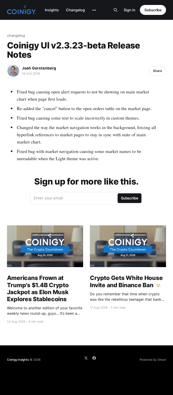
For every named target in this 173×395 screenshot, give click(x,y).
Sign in (129, 10)
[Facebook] (94, 358)
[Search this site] (115, 10)
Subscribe (153, 10)
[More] (94, 10)
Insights (52, 10)
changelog (16, 35)
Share (157, 71)
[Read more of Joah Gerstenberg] (13, 71)
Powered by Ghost (153, 359)
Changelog (75, 10)
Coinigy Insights (18, 359)
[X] (86, 358)
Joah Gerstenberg (39, 68)
